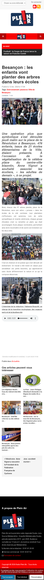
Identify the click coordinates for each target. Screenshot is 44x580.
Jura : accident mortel (29, 460)
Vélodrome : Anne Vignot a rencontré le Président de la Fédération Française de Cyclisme (12, 466)
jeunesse (24, 90)
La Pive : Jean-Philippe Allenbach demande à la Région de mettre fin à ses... (32, 393)
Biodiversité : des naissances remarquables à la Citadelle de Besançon (22, 52)
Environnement (13, 90)
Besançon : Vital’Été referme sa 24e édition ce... (10, 419)
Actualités (16, 361)
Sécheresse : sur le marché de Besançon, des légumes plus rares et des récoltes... (32, 420)
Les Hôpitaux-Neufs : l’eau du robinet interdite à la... (11, 392)
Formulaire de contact (12, 555)
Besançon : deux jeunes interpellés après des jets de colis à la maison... (11, 447)
